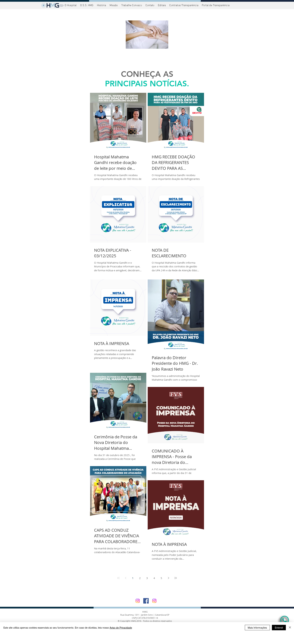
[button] (215, 5)
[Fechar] (290, 627)
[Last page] (176, 578)
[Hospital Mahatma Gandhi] (137, 601)
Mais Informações (257, 627)
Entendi (279, 627)
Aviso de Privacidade (121, 627)
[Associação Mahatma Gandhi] (154, 601)
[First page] (118, 578)
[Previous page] (125, 578)
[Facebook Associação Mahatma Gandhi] (146, 601)
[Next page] (168, 578)
